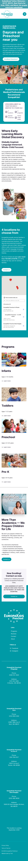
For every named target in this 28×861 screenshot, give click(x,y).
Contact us (6, 269)
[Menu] (24, 14)
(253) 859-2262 (14, 716)
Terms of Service (6, 848)
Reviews (13, 634)
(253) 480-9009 (14, 798)
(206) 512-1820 (14, 675)
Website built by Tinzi (7, 853)
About (13, 639)
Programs (14, 631)
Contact (13, 636)
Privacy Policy (5, 845)
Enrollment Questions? (11, 59)
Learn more (7, 381)
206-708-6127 (14, 757)
